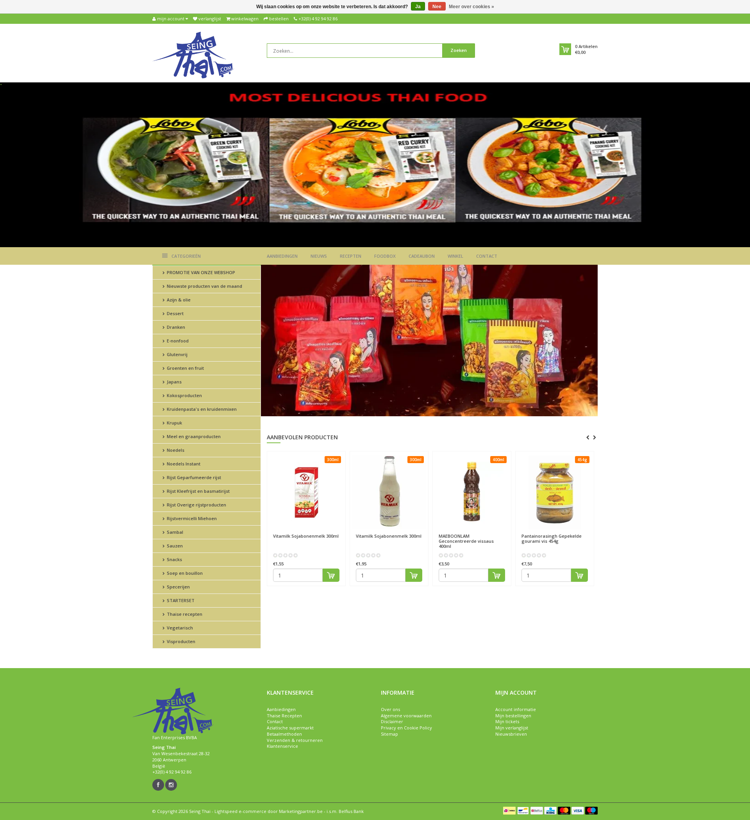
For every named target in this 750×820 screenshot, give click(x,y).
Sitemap (389, 734)
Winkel (455, 256)
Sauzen (174, 546)
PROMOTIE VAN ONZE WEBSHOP (200, 272)
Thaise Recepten (284, 715)
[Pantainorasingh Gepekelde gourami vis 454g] (555, 492)
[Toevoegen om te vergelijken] (336, 532)
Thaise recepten (184, 614)
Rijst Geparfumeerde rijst (193, 477)
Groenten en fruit (185, 368)
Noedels (175, 450)
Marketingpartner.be (301, 811)
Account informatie (515, 709)
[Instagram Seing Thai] (171, 785)
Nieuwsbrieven (511, 734)
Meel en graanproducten (193, 436)
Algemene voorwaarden (406, 715)
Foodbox (385, 256)
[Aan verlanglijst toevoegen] (321, 532)
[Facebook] (158, 785)
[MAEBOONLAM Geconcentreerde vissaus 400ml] (472, 492)
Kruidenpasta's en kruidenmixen (201, 409)
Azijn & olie (178, 300)
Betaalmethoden (284, 734)
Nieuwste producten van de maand (204, 286)
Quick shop (289, 532)
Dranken (175, 327)
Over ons (390, 709)
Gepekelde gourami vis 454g (551, 538)
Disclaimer (392, 721)
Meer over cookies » (471, 6)
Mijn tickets (507, 721)
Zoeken (458, 50)
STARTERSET (180, 600)
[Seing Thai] (193, 54)
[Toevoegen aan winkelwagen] (331, 575)
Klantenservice (282, 746)
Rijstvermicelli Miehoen (191, 518)
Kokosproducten (184, 395)
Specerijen (178, 587)
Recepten (350, 256)
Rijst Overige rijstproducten (196, 505)
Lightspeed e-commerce (240, 811)
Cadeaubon (422, 256)
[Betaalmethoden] (509, 811)
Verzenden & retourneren (295, 740)
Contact (486, 256)
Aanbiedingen (282, 256)
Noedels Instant (183, 464)
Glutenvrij (177, 354)
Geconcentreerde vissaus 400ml (466, 541)
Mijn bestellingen (513, 715)
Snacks (174, 559)
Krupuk (174, 423)
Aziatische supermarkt (290, 728)
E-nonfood (177, 341)
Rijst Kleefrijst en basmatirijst (198, 491)
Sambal (174, 532)
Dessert (175, 313)
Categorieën (186, 256)
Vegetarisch (179, 628)
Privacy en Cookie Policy (406, 728)
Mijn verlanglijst (511, 728)
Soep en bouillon (184, 573)
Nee (436, 6)
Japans (174, 382)
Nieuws (319, 256)
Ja (418, 6)
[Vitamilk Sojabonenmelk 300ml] (306, 492)
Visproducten (180, 641)
